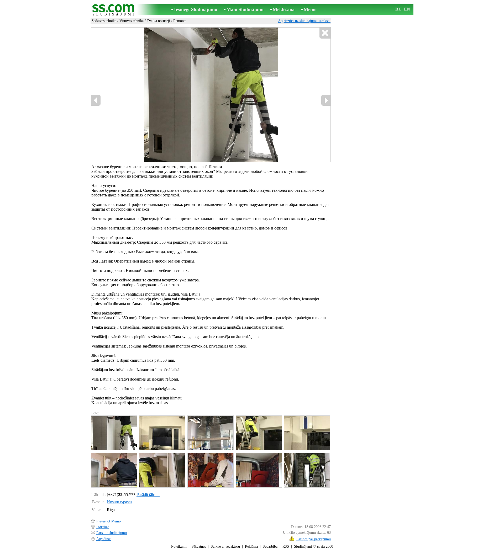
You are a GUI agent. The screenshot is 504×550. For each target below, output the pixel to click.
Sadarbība (270, 546)
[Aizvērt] (324, 33)
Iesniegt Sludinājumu (195, 9)
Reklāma (251, 546)
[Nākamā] (220, 94)
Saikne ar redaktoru (225, 546)
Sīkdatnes (199, 546)
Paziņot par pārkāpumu (313, 539)
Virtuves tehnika (131, 21)
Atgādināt (103, 539)
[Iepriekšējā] (153, 94)
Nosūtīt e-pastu (119, 502)
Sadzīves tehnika (104, 21)
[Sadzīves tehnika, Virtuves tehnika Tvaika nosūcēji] (113, 432)
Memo (310, 9)
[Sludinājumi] (114, 10)
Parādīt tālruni (148, 494)
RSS (285, 546)
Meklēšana (284, 9)
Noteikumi (179, 546)
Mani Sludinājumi (245, 9)
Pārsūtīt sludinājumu (111, 533)
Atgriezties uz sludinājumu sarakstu (304, 21)
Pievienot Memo (108, 521)
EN (407, 9)
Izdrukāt (102, 527)
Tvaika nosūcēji (158, 21)
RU (398, 9)
